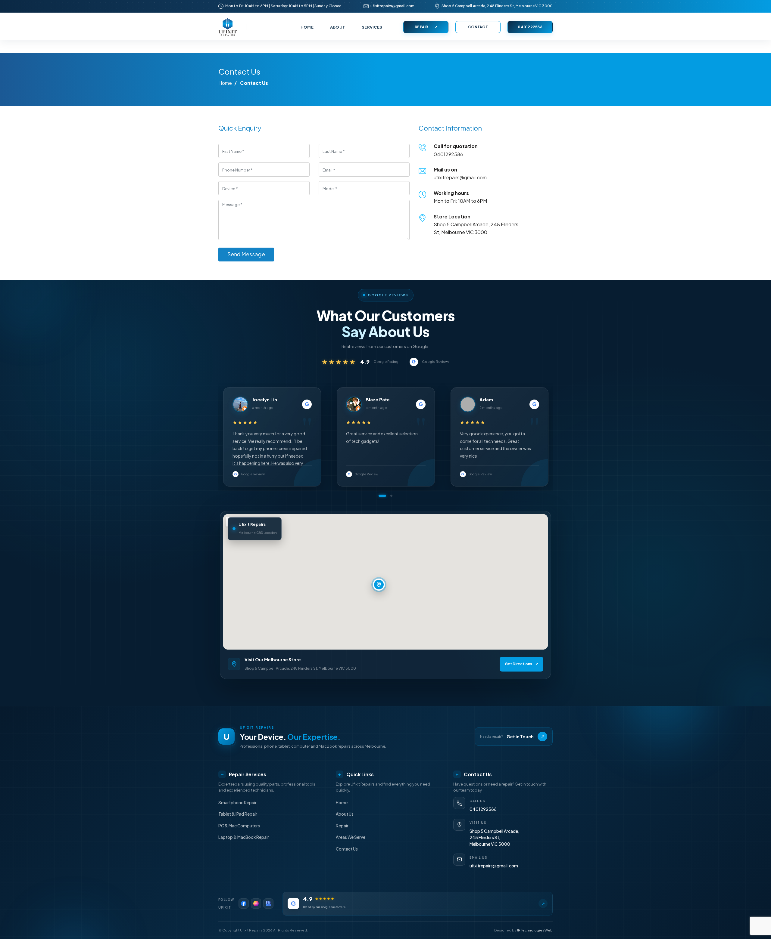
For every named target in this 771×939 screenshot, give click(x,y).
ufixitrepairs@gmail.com (392, 6)
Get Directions (521, 664)
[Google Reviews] (268, 903)
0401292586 (530, 27)
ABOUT (337, 27)
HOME (307, 27)
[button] (382, 495)
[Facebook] (244, 903)
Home (225, 83)
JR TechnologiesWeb (535, 930)
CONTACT (478, 27)
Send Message (246, 254)
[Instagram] (256, 903)
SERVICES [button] (372, 27)
